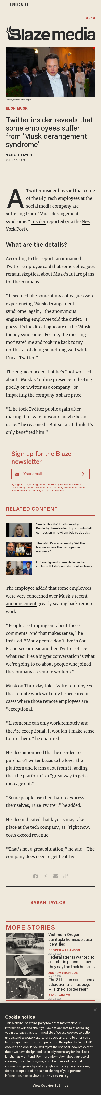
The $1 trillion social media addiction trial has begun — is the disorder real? (71, 985)
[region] (50, 1049)
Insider (38, 221)
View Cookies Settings (51, 1085)
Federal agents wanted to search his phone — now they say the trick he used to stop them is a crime (71, 963)
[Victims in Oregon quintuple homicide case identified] (25, 942)
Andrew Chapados (63, 973)
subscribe (19, 4)
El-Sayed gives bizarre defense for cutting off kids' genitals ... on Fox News (64, 564)
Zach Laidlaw (59, 995)
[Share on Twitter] (45, 876)
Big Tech (48, 198)
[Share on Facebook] (35, 876)
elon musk (17, 109)
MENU (90, 18)
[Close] (95, 1009)
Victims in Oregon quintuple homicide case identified (70, 940)
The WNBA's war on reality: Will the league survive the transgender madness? (60, 547)
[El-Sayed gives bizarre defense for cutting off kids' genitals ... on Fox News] (19, 567)
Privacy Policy (59, 485)
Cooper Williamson (64, 950)
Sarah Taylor (20, 155)
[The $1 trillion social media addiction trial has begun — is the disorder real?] (25, 987)
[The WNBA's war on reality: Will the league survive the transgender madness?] (19, 548)
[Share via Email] (55, 876)
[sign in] (3, 5)
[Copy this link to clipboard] (65, 876)
